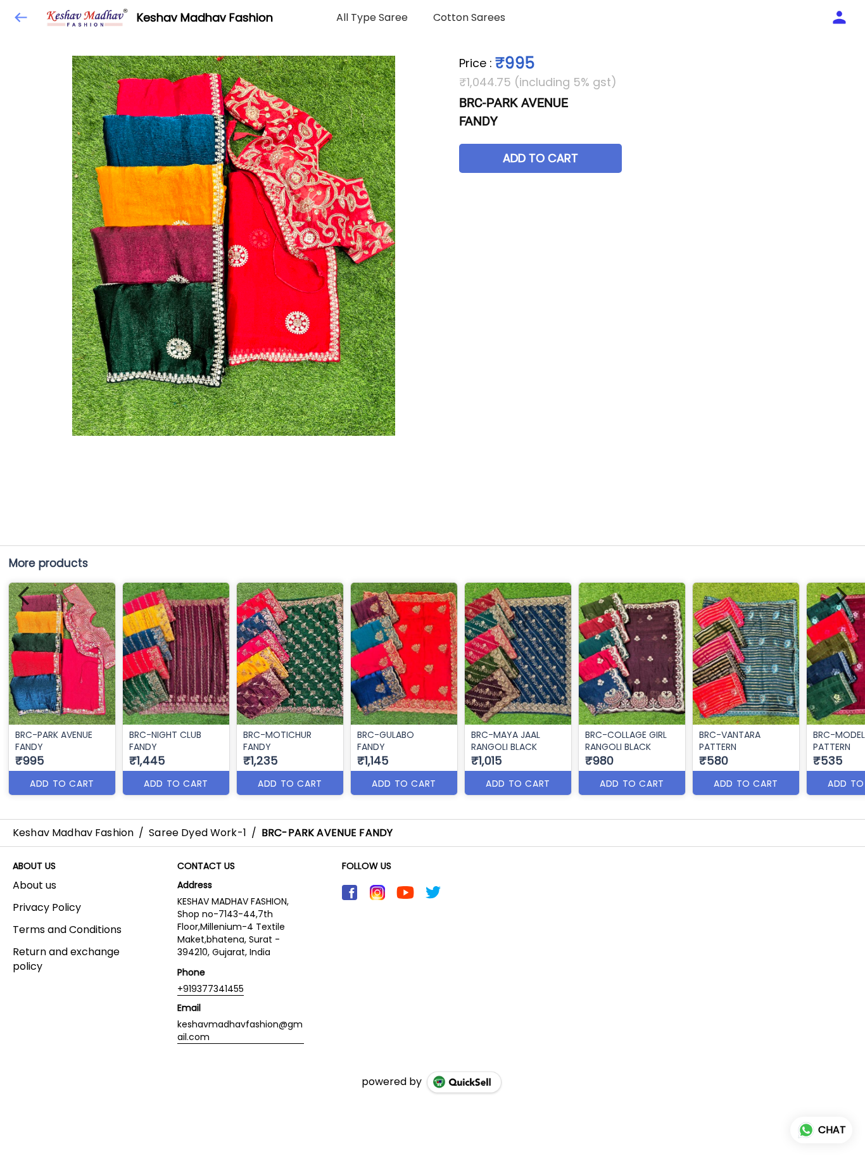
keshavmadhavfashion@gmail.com (240, 1030)
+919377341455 (210, 988)
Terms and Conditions (67, 930)
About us (34, 885)
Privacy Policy (47, 908)
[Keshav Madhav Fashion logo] (87, 17)
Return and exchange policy (66, 959)
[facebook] (349, 892)
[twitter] (433, 892)
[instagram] (377, 892)
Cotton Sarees (469, 17)
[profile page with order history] (839, 17)
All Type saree (372, 17)
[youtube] (405, 892)
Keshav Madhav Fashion (205, 17)
